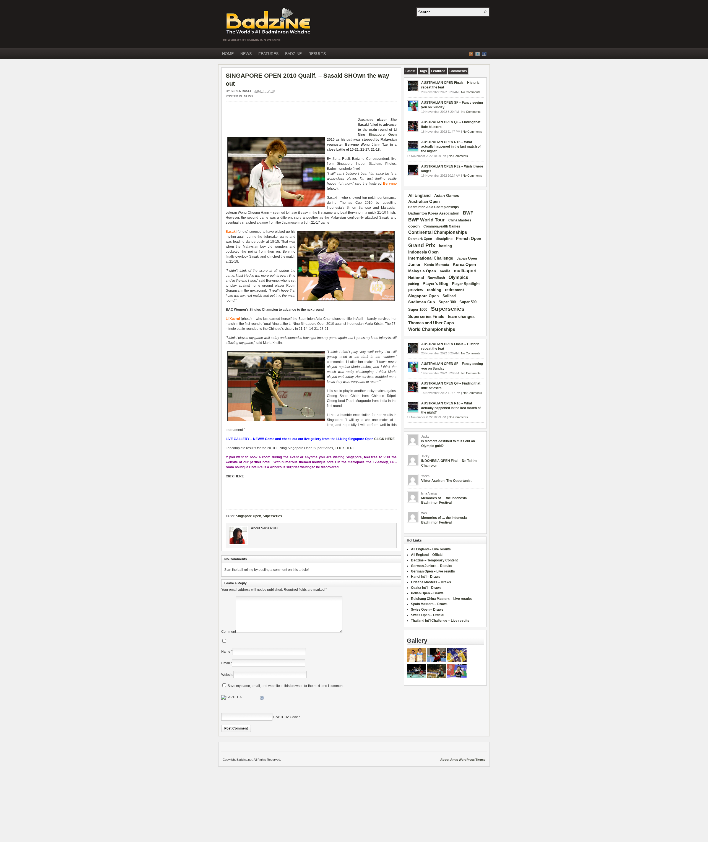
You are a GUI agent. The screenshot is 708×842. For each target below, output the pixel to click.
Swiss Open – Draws (427, 609)
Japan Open (467, 258)
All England (419, 195)
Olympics (458, 277)
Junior (414, 264)
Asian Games (446, 195)
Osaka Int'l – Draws (426, 588)
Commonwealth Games (441, 226)
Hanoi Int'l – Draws (425, 577)
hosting (445, 246)
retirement (454, 289)
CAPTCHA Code (285, 717)
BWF (468, 213)
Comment (228, 632)
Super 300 (447, 302)
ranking (434, 289)
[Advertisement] (290, 124)
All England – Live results (431, 549)
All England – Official (427, 555)
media (445, 271)
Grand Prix (421, 245)
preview (415, 289)
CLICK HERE (384, 439)
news (248, 96)
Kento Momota (436, 265)
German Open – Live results (433, 571)
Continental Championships (437, 232)
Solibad (449, 296)
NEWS (246, 53)
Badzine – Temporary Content (434, 560)
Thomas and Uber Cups (431, 322)
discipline (444, 239)
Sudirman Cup (421, 302)
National (416, 277)
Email (225, 663)
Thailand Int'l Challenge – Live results (440, 621)
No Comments (470, 92)
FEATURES (268, 53)
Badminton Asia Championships (433, 207)
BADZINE (293, 53)
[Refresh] (262, 699)
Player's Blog (435, 283)
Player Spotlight (466, 284)
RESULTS (317, 53)
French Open (468, 238)
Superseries (272, 516)
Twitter (477, 54)
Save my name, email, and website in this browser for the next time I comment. (286, 686)
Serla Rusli (241, 91)
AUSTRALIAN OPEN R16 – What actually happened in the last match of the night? (451, 146)
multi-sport (465, 270)
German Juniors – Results (431, 566)
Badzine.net (268, 21)
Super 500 (468, 302)
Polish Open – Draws (427, 593)
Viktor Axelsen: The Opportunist (446, 481)
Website (227, 675)
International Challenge (430, 258)
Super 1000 (417, 310)
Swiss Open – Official (427, 615)
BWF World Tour (426, 220)
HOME (228, 53)
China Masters (459, 220)
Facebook (484, 54)
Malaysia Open (422, 271)
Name (225, 651)
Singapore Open (383, 135)
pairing (413, 284)
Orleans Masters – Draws (431, 582)
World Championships (431, 329)
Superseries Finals (426, 316)
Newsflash (436, 278)
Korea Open (464, 264)
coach (414, 226)
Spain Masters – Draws (429, 604)
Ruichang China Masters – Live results (441, 599)
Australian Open (424, 201)
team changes (461, 316)
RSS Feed (471, 54)
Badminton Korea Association (433, 213)
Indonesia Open (423, 252)
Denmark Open (420, 239)
